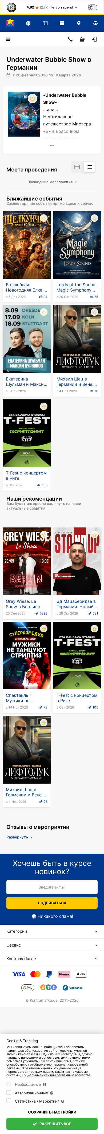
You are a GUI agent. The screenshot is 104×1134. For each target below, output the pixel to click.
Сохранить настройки (52, 1112)
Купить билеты (26, 266)
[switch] (92, 7)
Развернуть (17, 837)
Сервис (13, 945)
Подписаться (52, 903)
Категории (16, 931)
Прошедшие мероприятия (50, 182)
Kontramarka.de (21, 958)
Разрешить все (55, 1123)
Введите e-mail (52, 887)
